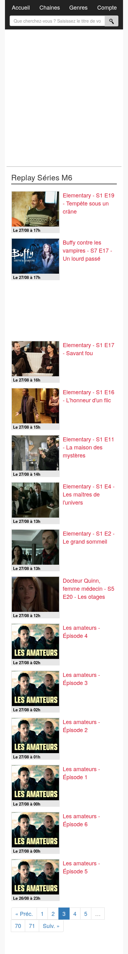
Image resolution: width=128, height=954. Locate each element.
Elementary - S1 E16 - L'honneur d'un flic (88, 396)
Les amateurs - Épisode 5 (81, 867)
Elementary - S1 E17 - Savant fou (88, 349)
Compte (107, 7)
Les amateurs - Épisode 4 (81, 631)
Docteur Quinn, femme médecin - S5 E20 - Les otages (88, 588)
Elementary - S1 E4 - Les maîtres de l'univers (89, 494)
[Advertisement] (64, 98)
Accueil (21, 7)
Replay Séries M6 (41, 177)
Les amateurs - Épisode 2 (81, 726)
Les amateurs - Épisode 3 (81, 678)
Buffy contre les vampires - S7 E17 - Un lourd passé (87, 250)
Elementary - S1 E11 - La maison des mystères (88, 447)
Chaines (49, 7)
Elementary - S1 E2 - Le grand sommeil (89, 537)
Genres (78, 7)
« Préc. (24, 913)
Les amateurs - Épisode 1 (81, 773)
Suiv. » (51, 925)
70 (18, 925)
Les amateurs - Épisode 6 (81, 820)
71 (32, 925)
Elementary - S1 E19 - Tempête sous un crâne (88, 203)
